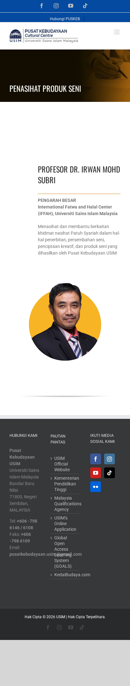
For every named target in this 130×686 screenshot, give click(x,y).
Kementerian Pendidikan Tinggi (65, 484)
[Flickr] (95, 486)
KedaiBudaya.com (65, 574)
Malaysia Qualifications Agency (65, 503)
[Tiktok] (109, 472)
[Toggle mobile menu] (117, 32)
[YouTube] (95, 472)
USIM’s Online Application (65, 523)
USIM (60, 617)
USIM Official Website (62, 464)
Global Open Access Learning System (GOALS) (63, 552)
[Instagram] (109, 459)
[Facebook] (95, 459)
